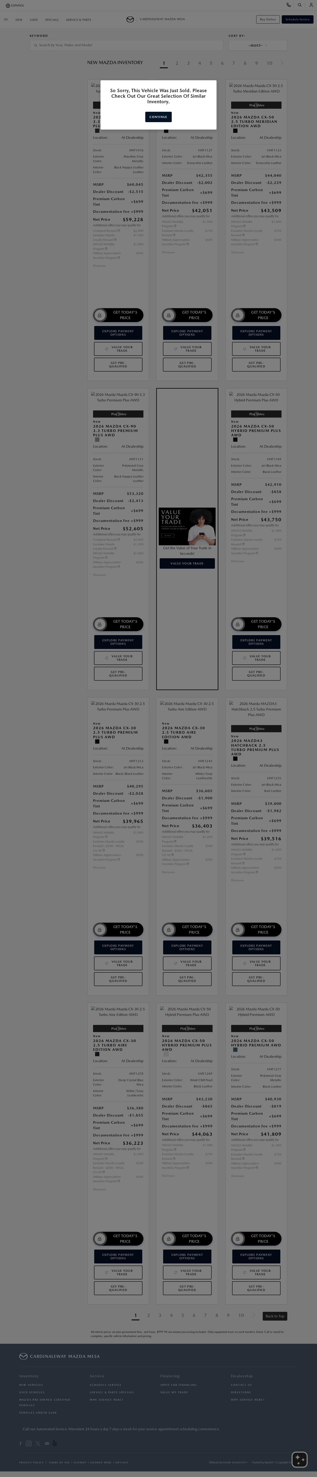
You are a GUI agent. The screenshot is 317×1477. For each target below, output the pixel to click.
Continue (158, 117)
